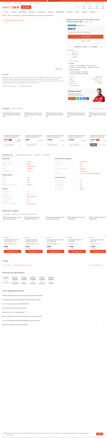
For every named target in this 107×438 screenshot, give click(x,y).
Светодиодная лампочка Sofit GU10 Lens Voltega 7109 (11, 240)
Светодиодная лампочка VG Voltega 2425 (75, 240)
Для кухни (82, 173)
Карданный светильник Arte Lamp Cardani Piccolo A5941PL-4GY (76, 136)
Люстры (14, 12)
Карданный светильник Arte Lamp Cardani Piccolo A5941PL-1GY (33, 136)
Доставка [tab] (37, 155)
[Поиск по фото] (76, 7)
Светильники (22, 12)
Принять (100, 433)
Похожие (59, 69)
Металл (29, 163)
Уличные (84, 12)
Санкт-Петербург (80, 65)
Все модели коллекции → (98, 108)
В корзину (87, 36)
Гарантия (15, 2)
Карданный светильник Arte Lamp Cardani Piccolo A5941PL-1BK (12, 136)
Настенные (32, 12)
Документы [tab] (46, 155)
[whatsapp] (77, 98)
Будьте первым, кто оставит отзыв (22, 265)
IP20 (81, 163)
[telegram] (81, 98)
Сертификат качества (25, 86)
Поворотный (83, 168)
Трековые (50, 12)
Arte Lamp (94, 79)
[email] (87, 98)
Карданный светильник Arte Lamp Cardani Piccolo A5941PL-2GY (55, 136)
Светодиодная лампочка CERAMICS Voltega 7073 (31, 240)
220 (28, 201)
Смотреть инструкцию (10, 86)
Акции (6, 12)
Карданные (30, 168)
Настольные (41, 12)
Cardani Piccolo (98, 81)
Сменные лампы (31, 203)
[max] (84, 98)
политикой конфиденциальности (70, 433)
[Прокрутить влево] (101, 12)
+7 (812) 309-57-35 (99, 2)
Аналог (93, 144)
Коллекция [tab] (5, 108)
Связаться (72, 98)
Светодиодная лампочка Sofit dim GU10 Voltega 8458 (55, 240)
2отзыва (90, 22)
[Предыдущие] (99, 272)
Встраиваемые (60, 12)
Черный (29, 161)
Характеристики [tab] (7, 155)
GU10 (28, 194)
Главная (4, 15)
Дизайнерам (37, 2)
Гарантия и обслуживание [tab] (23, 155)
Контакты (31, 2)
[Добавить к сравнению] (61, 24)
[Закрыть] (105, 1)
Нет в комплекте (31, 196)
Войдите (71, 32)
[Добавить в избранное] (61, 20)
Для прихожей (96, 173)
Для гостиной (89, 173)
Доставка (21, 2)
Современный (83, 171)
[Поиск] (78, 7)
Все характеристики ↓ (74, 85)
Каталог (9, 15)
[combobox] (56, 7)
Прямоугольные (31, 166)
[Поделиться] (104, 16)
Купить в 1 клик (85, 41)
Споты (77, 12)
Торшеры (69, 12)
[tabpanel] (53, 130)
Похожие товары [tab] (17, 108)
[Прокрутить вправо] (104, 12)
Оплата (26, 2)
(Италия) (99, 79)
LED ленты (92, 12)
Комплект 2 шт (13, 251)
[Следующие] (103, 272)
